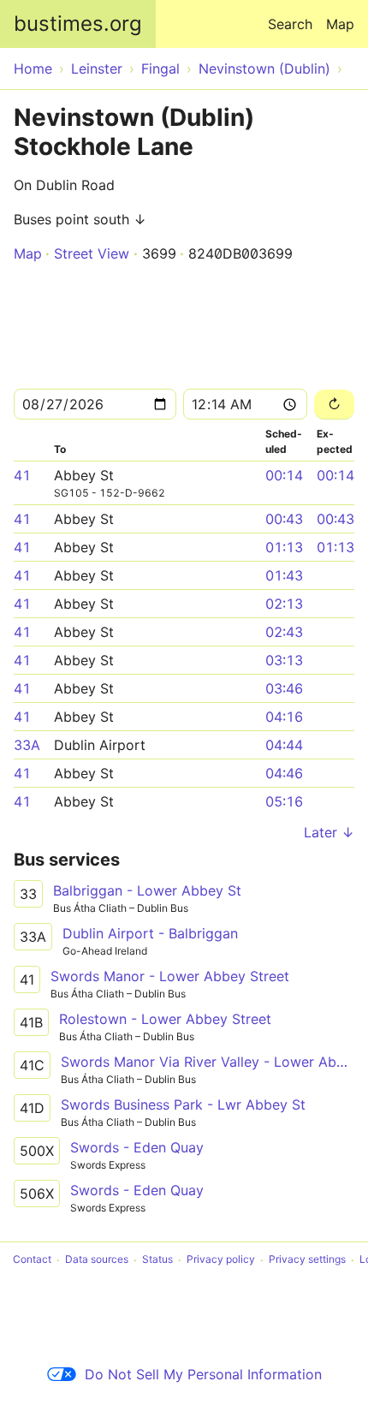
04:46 (284, 773)
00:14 (284, 475)
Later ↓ (329, 832)
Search (290, 24)
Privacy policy (221, 1259)
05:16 (284, 801)
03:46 (284, 688)
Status (157, 1259)
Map (340, 24)
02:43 (284, 631)
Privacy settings (307, 1259)
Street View (91, 253)
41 (22, 475)
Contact (32, 1259)
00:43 (284, 518)
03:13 (284, 660)
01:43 (284, 575)
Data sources (96, 1259)
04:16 (284, 716)
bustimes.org (78, 23)
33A (27, 744)
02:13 (284, 603)
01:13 (284, 547)
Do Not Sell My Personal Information (203, 1374)
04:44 (284, 744)
